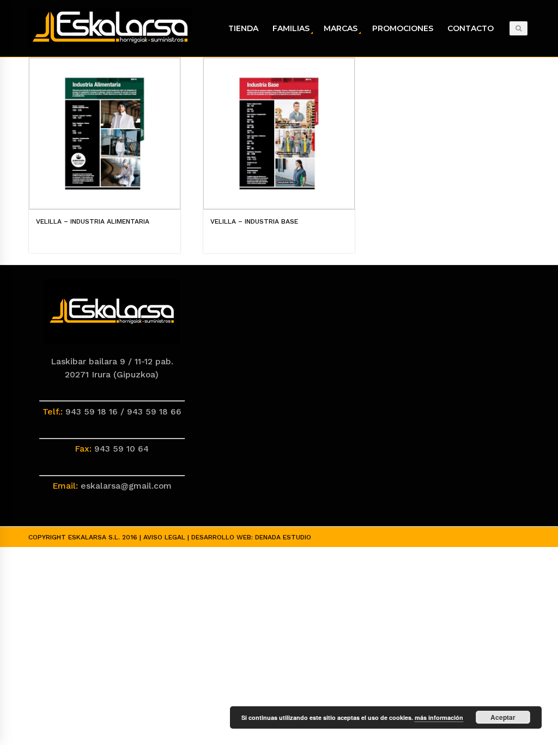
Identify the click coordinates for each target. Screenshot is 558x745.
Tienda (243, 28)
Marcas (340, 28)
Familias (291, 28)
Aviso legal (164, 537)
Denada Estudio (283, 537)
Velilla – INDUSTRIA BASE (254, 221)
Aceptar (502, 717)
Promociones (402, 28)
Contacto (470, 28)
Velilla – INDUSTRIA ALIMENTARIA (92, 221)
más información (439, 717)
